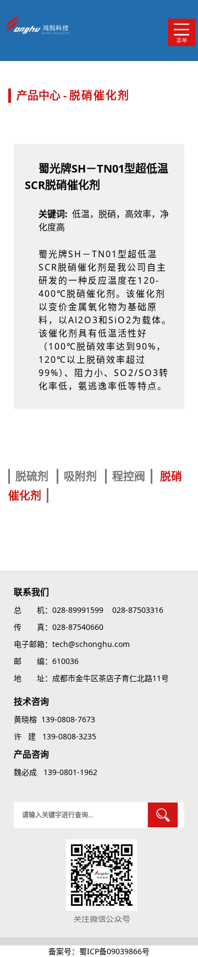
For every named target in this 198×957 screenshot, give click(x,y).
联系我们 (31, 592)
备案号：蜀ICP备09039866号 (99, 951)
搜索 (162, 815)
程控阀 (128, 476)
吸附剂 (82, 476)
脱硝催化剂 (99, 95)
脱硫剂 (33, 476)
